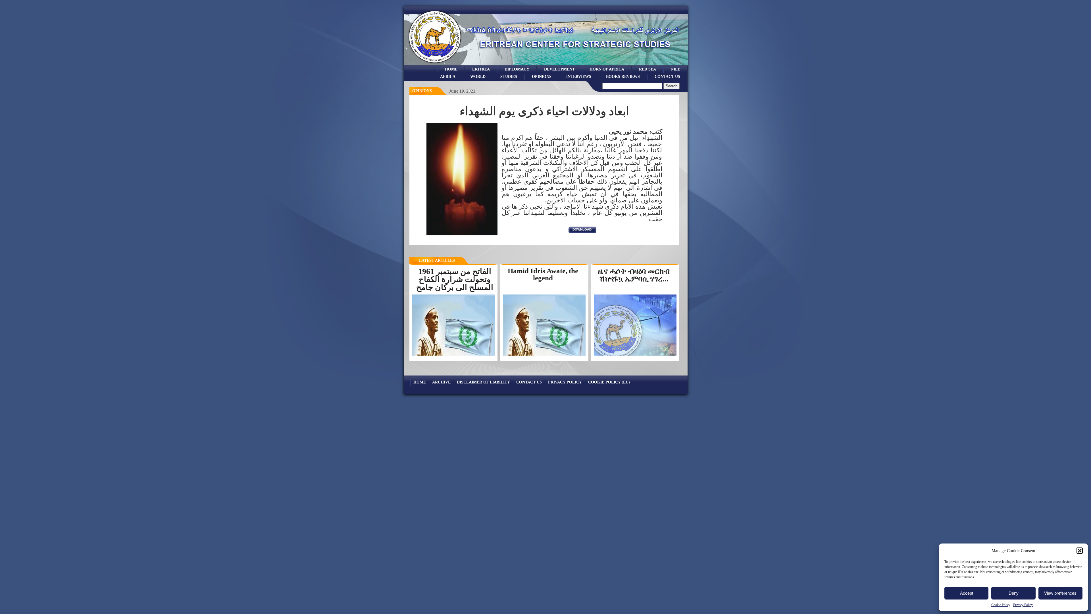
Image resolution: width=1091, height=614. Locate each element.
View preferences (1060, 593)
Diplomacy (517, 69)
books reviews (623, 76)
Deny (1014, 593)
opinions (541, 76)
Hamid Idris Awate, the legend (543, 274)
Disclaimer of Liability (483, 382)
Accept (966, 593)
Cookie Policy (1000, 605)
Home (451, 69)
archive (441, 382)
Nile (675, 69)
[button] (1079, 550)
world (478, 76)
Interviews (578, 76)
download (582, 229)
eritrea (481, 69)
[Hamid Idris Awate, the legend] (544, 355)
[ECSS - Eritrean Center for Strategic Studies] (435, 63)
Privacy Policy (1023, 605)
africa (447, 76)
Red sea (647, 69)
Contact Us (667, 76)
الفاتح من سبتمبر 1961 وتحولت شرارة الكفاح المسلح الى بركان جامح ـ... (454, 283)
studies (508, 76)
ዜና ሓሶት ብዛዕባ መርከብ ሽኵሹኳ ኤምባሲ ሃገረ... (634, 275)
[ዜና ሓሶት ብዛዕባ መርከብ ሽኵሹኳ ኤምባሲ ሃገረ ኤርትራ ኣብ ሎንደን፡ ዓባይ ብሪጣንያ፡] (637, 355)
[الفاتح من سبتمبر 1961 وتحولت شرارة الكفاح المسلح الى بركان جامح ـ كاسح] (453, 355)
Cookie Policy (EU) (609, 382)
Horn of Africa (607, 69)
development (559, 69)
